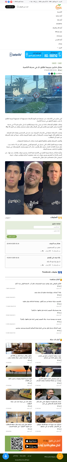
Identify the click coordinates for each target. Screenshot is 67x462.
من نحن (29, 456)
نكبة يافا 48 (58, 32)
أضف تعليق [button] (12, 236)
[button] (48, 251)
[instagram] (6, 2)
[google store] (31, 446)
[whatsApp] (54, 73)
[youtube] (11, 2)
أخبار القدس (58, 40)
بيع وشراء (59, 36)
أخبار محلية (59, 16)
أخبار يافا (59, 20)
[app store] (31, 441)
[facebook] (9, 2)
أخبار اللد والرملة (57, 28)
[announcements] (33, 54)
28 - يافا (32, 2)
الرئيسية (59, 12)
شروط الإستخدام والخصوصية (22, 460)
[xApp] (52, 73)
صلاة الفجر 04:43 (19, 2)
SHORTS (59, 24)
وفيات (60, 44)
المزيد (60, 48)
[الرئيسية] (58, 7)
